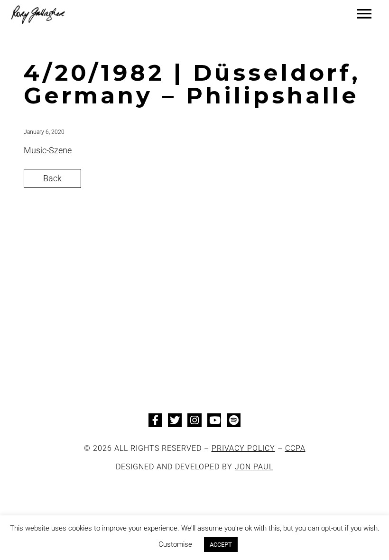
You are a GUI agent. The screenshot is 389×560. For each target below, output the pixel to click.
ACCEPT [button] (221, 544)
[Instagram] (194, 420)
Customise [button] (175, 544)
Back (52, 178)
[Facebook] (155, 420)
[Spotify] (234, 420)
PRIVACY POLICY (243, 448)
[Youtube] (214, 420)
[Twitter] (175, 420)
